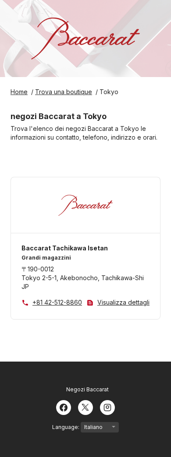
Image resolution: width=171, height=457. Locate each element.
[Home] (85, 39)
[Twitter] (85, 406)
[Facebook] (63, 406)
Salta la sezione (37, 167)
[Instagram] (107, 406)
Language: (66, 427)
